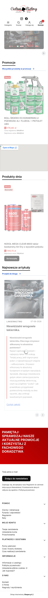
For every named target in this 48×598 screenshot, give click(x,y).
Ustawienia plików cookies (13, 568)
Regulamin (6, 515)
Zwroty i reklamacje (10, 510)
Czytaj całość (13, 404)
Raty (4, 518)
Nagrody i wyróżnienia (12, 587)
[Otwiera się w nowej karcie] (21, 18)
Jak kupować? (8, 571)
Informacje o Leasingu (11, 563)
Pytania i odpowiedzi (11, 512)
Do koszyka (12, 258)
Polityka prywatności (11, 565)
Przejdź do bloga (9, 274)
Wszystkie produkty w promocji (16, 69)
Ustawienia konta (9, 532)
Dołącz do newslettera (16, 478)
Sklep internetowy (21, 594)
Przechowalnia (8, 534)
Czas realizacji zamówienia (13, 551)
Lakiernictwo (14, 321)
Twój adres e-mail (9, 472)
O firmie (5, 585)
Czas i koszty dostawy (12, 548)
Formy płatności (9, 546)
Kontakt (5, 582)
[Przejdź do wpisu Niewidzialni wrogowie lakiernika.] (24, 299)
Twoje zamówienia (10, 529)
